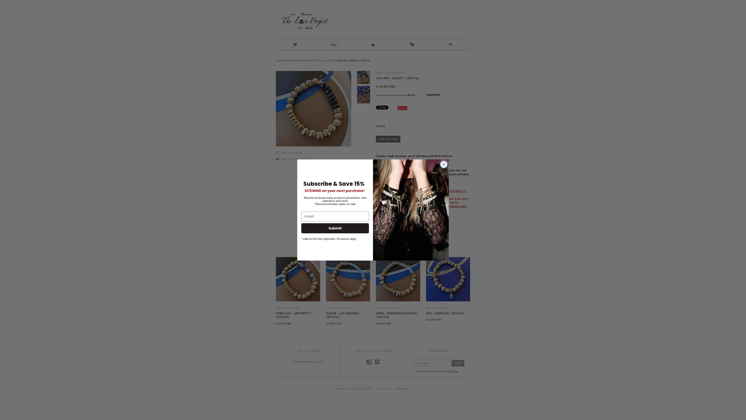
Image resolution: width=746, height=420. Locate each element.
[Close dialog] (443, 164)
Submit (335, 228)
